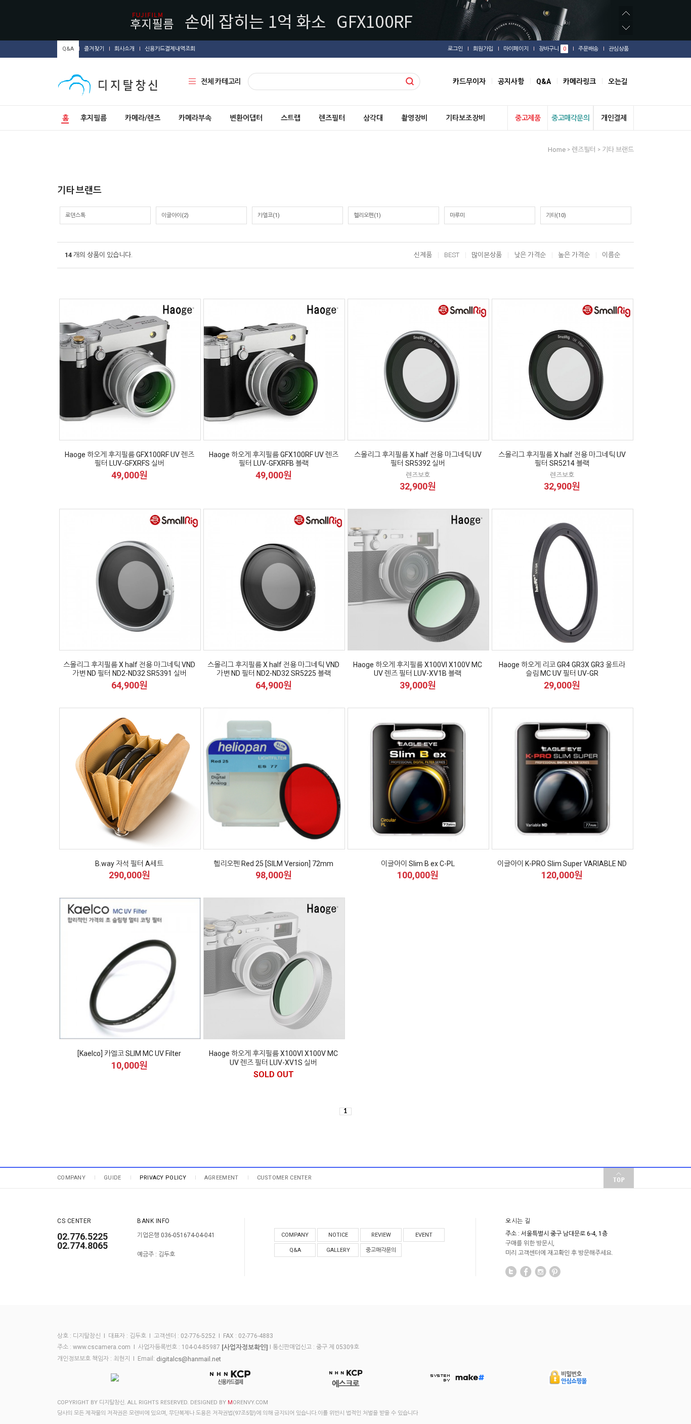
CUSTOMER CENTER (284, 1177)
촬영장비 (414, 118)
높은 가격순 (574, 255)
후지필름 (93, 118)
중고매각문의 (570, 118)
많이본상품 (486, 255)
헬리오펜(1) (367, 215)
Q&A (68, 49)
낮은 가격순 (530, 255)
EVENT (424, 1235)
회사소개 (124, 49)
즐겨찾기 (94, 49)
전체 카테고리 (221, 81)
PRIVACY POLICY (163, 1177)
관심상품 (619, 49)
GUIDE (112, 1177)
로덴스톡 (75, 215)
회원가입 (483, 49)
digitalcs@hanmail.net (188, 1359)
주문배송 (588, 49)
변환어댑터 (246, 118)
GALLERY (338, 1250)
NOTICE (338, 1235)
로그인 (455, 49)
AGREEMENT (221, 1177)
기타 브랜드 (618, 149)
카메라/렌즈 (142, 118)
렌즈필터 (332, 118)
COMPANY (71, 1177)
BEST (451, 255)
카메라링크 (579, 81)
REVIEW (381, 1235)
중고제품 (527, 118)
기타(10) (556, 215)
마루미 (457, 215)
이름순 (611, 255)
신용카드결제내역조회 (170, 49)
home (557, 149)
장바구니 (552, 49)
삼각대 (373, 118)
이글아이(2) (175, 215)
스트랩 (290, 118)
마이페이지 (516, 49)
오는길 (618, 81)
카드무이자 (469, 81)
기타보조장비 (465, 118)
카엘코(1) (268, 215)
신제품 (423, 255)
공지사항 (511, 81)
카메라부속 (195, 118)
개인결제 (613, 118)
